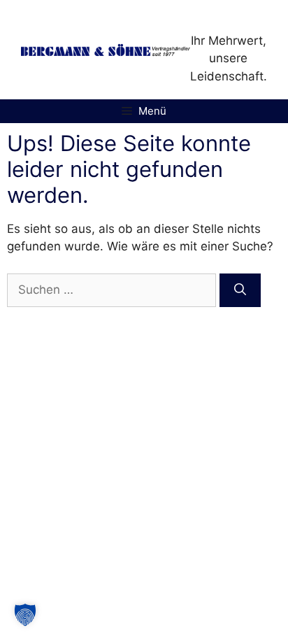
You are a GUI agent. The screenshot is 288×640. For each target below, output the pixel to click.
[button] (25, 615)
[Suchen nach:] (113, 290)
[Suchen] (240, 290)
